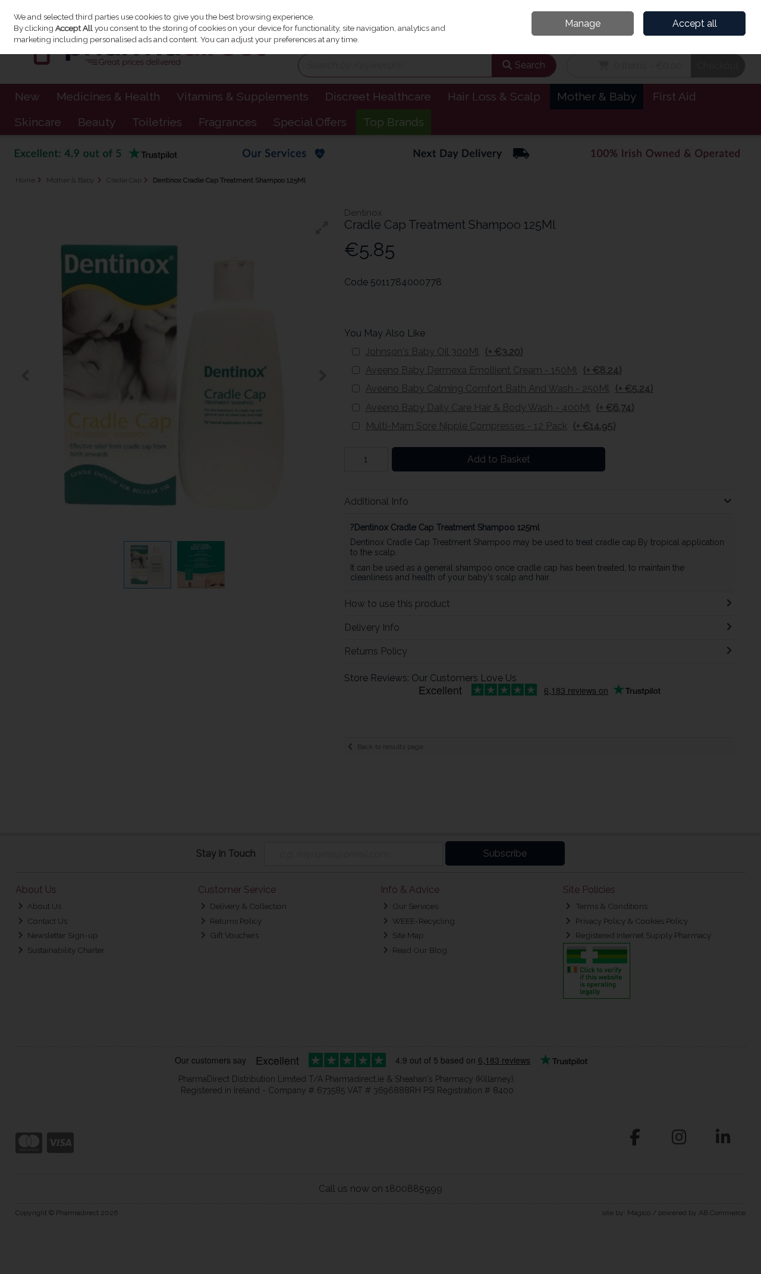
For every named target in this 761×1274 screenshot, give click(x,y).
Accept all (694, 23)
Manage (582, 23)
